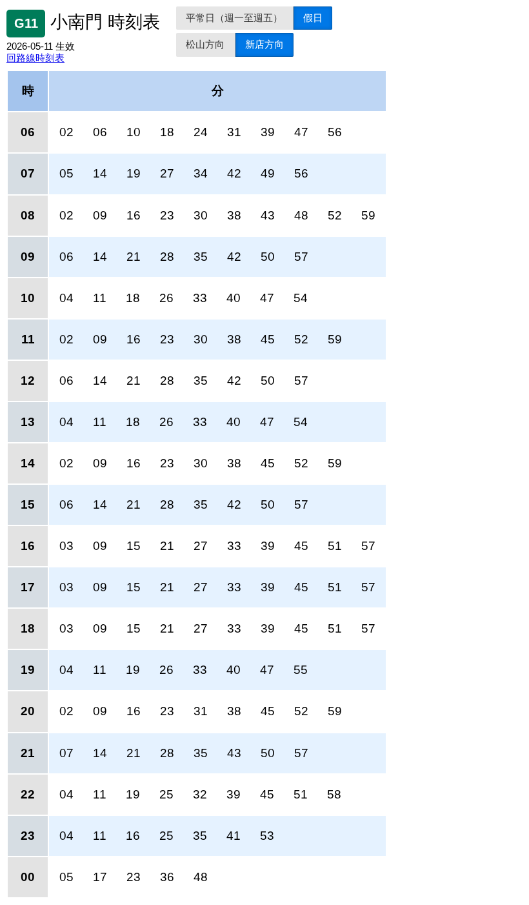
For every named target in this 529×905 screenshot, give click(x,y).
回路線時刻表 (35, 57)
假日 (313, 17)
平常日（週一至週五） (234, 17)
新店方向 (264, 44)
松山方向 (205, 44)
